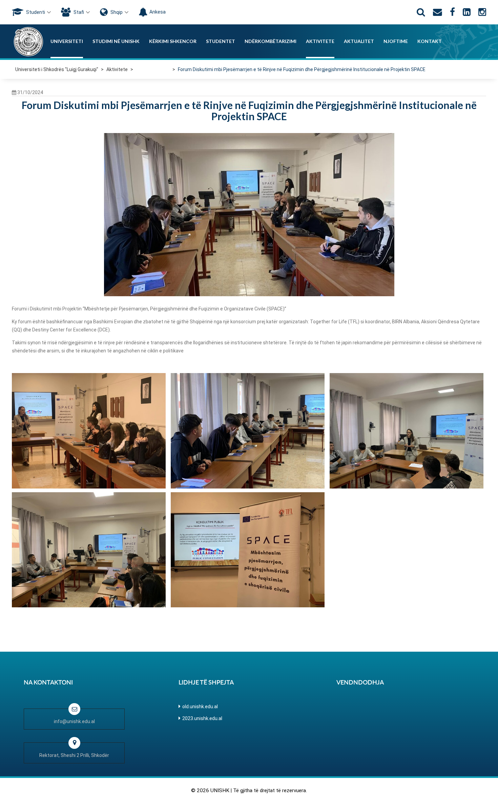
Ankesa (157, 12)
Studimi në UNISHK (116, 41)
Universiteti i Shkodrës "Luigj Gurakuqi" (56, 69)
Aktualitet (359, 41)
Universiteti (66, 41)
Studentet (220, 41)
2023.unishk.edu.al (202, 718)
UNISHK (219, 790)
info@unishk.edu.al (74, 721)
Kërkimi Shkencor (172, 41)
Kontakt (429, 41)
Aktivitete (320, 41)
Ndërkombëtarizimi (270, 41)
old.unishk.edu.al (200, 706)
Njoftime (395, 41)
